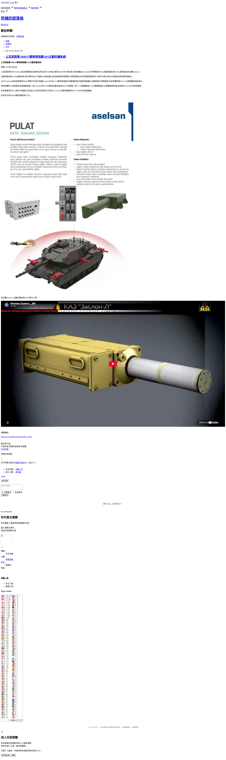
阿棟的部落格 (12, 18)
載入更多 (5, 481)
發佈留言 (5, 495)
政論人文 (19, 469)
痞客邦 (18, 463)
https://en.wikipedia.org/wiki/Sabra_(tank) (16, 437)
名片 (7, 47)
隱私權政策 (126, 727)
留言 (23, 463)
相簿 (7, 41)
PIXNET (95, 727)
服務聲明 (135, 727)
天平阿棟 (4, 449)
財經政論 (20, 36)
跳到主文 (4, 25)
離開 (13, 755)
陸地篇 (18, 472)
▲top (3, 476)
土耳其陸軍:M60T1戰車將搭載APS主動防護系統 (36, 56)
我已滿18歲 (6, 755)
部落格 (8, 44)
